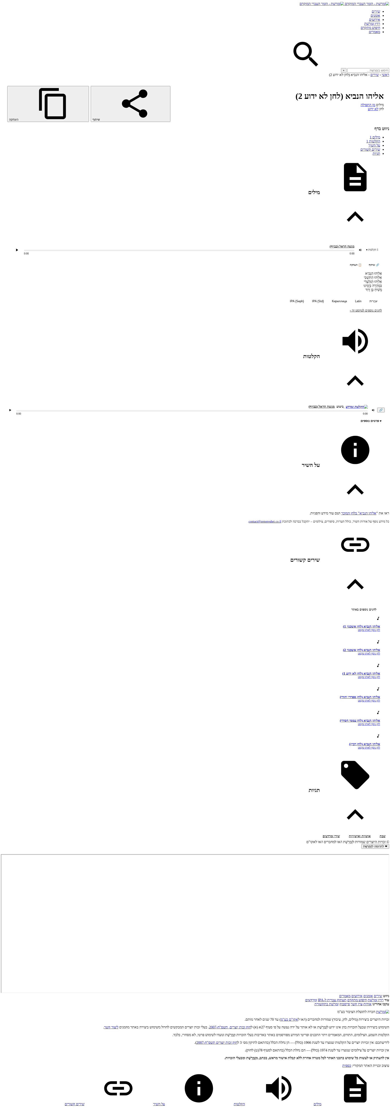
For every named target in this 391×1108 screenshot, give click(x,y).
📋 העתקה (356, 264)
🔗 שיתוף (374, 264)
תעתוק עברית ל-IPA (332, 1000)
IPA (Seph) (297, 301)
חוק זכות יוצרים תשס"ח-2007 (216, 1042)
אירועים (374, 19)
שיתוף (97, 119)
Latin (358, 301)
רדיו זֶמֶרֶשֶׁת (376, 1000)
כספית (346, 1066)
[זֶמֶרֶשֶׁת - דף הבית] (382, 1012)
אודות (367, 1004)
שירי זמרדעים (331, 836)
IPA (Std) (318, 301)
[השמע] (10, 410)
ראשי (385, 75)
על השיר (374, 145)
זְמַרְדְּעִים (311, 1000)
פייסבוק (344, 1004)
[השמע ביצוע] (17, 250)
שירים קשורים (370, 149)
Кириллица (339, 301)
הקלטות (373, 141)
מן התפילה (368, 105)
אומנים (375, 15)
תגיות (376, 153)
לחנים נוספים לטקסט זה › (366, 310)
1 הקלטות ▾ (372, 249)
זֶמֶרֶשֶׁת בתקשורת (327, 1004)
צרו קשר (356, 1004)
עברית (373, 301)
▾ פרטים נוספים (371, 421)
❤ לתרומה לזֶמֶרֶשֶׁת (375, 846)
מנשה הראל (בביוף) (342, 246)
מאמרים (374, 32)
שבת (383, 836)
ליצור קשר (111, 1027)
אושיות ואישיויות (360, 836)
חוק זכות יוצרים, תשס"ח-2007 (230, 1027)
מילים (375, 137)
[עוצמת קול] (360, 250)
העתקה (14, 119)
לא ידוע (373, 109)
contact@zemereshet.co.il (265, 521)
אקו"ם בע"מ (289, 1019)
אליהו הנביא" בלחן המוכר (358, 513)
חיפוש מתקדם (370, 28)
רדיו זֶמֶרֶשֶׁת (372, 24)
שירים (376, 11)
